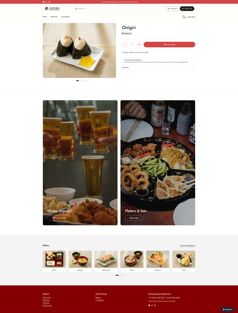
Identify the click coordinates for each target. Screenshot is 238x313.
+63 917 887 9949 (173, 298)
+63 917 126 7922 (158, 298)
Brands (98, 298)
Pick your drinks (59, 218)
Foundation (100, 300)
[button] (187, 8)
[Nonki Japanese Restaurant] (52, 9)
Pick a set (134, 218)
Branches (46, 300)
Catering (46, 303)
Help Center (47, 306)
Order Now (47, 298)
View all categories (187, 245)
